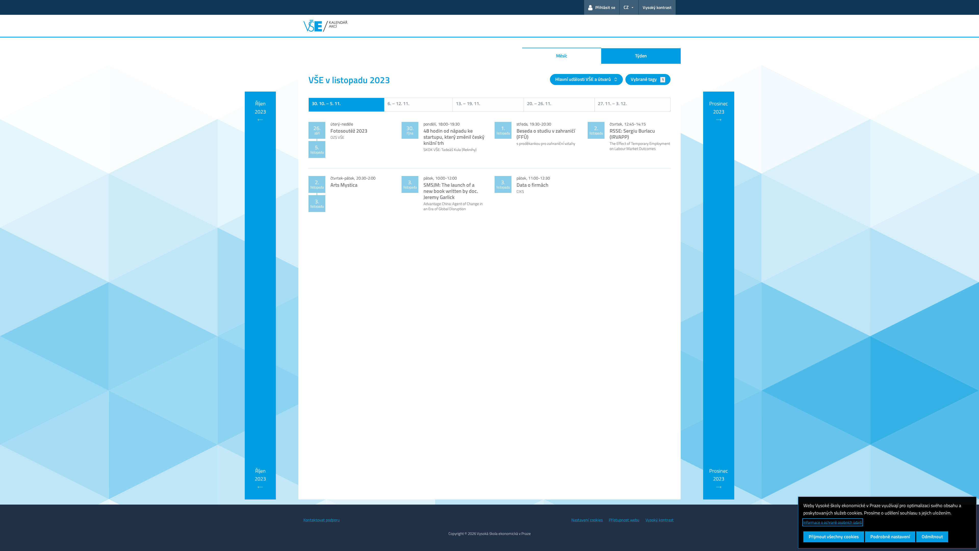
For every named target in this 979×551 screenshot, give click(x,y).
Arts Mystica (343, 185)
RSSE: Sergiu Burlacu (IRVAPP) (632, 134)
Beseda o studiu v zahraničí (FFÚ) (546, 134)
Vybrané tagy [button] (647, 79)
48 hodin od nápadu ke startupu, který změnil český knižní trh (453, 137)
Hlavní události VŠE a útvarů (583, 79)
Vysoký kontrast (657, 7)
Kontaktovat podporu (321, 520)
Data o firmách (532, 185)
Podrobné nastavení (890, 536)
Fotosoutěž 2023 (348, 131)
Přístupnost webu (624, 520)
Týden (641, 55)
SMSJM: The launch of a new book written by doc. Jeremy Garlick (450, 191)
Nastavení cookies (587, 520)
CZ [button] (626, 7)
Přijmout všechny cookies (834, 536)
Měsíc (561, 55)
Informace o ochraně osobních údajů (832, 522)
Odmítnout (932, 536)
